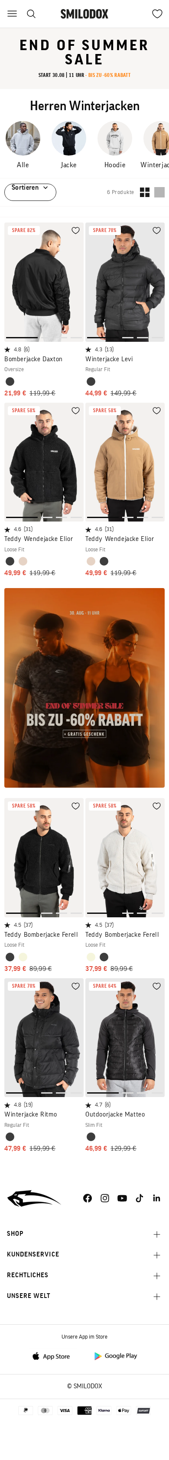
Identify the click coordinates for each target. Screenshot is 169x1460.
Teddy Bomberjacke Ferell (41, 935)
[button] (22, 337)
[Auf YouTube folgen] (122, 1198)
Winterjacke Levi (109, 359)
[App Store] (53, 1355)
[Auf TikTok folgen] (139, 1198)
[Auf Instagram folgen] (105, 1198)
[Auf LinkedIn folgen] (157, 1198)
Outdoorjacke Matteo (115, 1114)
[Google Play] (115, 1355)
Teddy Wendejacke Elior (38, 539)
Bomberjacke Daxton (33, 359)
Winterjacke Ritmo (30, 1114)
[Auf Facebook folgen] (87, 1198)
